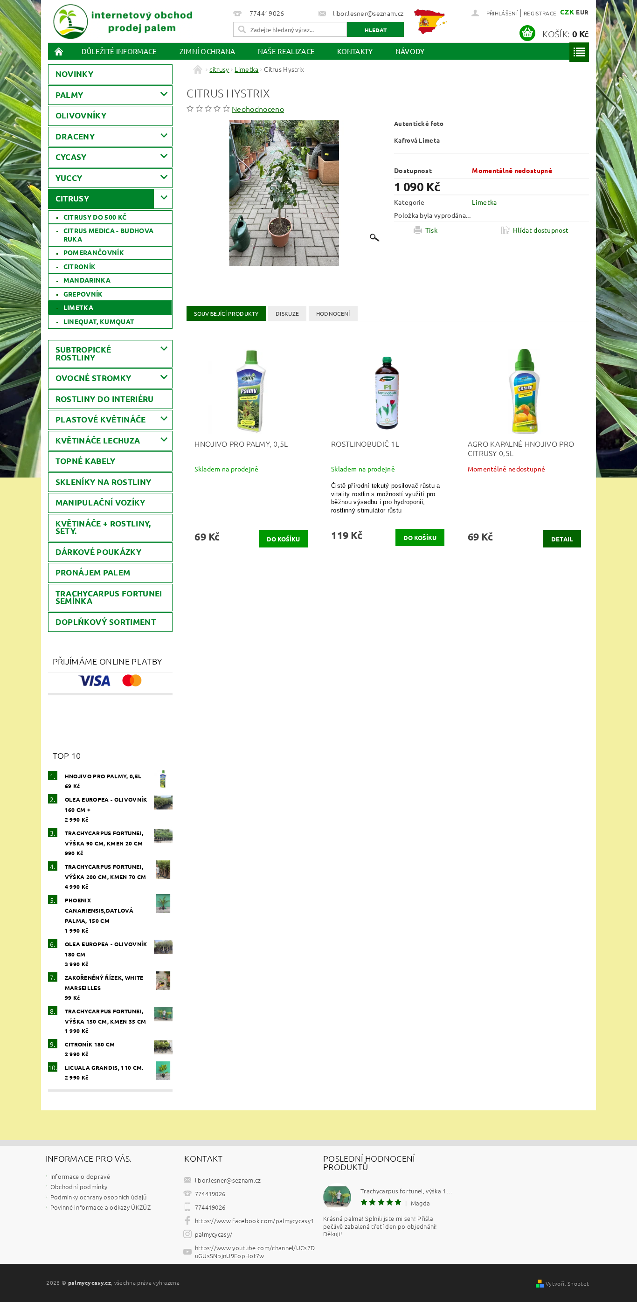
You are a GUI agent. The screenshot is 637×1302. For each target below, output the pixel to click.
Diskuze (287, 313)
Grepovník (83, 294)
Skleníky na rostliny (103, 482)
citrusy (72, 198)
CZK (567, 11)
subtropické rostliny (83, 353)
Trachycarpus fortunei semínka (108, 597)
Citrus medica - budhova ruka (108, 234)
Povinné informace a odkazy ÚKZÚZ (100, 1207)
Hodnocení (333, 313)
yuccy (69, 178)
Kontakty (355, 51)
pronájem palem (92, 572)
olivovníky (80, 115)
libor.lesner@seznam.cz (228, 1180)
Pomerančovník (93, 252)
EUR (582, 12)
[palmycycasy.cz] (123, 20)
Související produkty (226, 313)
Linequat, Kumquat (98, 321)
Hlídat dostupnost (540, 230)
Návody (410, 51)
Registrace (540, 13)
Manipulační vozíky (100, 502)
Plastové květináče (100, 419)
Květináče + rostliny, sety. (103, 527)
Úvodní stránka (59, 51)
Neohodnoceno (258, 109)
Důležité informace (119, 51)
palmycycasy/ (214, 1234)
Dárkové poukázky (98, 552)
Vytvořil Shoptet (567, 1283)
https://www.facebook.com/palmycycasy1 (254, 1220)
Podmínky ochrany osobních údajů (98, 1196)
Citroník (79, 266)
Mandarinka (87, 280)
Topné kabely (85, 461)
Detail (562, 539)
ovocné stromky (93, 378)
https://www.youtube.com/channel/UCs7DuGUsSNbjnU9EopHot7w (255, 1251)
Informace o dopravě (80, 1176)
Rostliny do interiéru (104, 399)
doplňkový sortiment (105, 622)
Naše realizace (286, 51)
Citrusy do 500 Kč (94, 217)
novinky (74, 74)
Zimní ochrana (207, 51)
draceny (75, 136)
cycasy (71, 157)
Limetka (78, 307)
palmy (69, 95)
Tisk (431, 230)
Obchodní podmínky (78, 1186)
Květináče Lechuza (97, 440)
